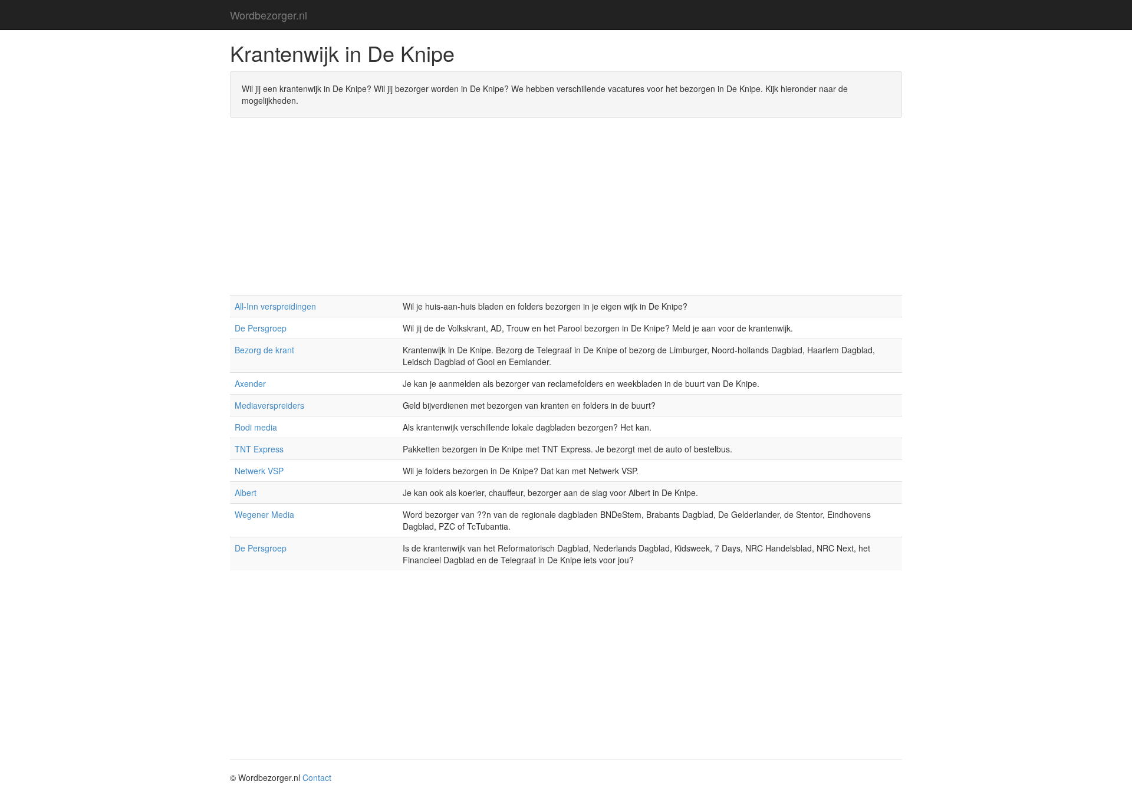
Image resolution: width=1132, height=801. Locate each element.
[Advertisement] (566, 212)
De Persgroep (261, 328)
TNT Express (259, 449)
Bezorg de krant (264, 350)
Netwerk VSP (259, 471)
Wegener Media (264, 514)
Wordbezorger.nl (268, 14)
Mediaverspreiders (269, 405)
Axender (250, 383)
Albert (245, 492)
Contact (316, 777)
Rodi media (256, 427)
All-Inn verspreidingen (275, 306)
